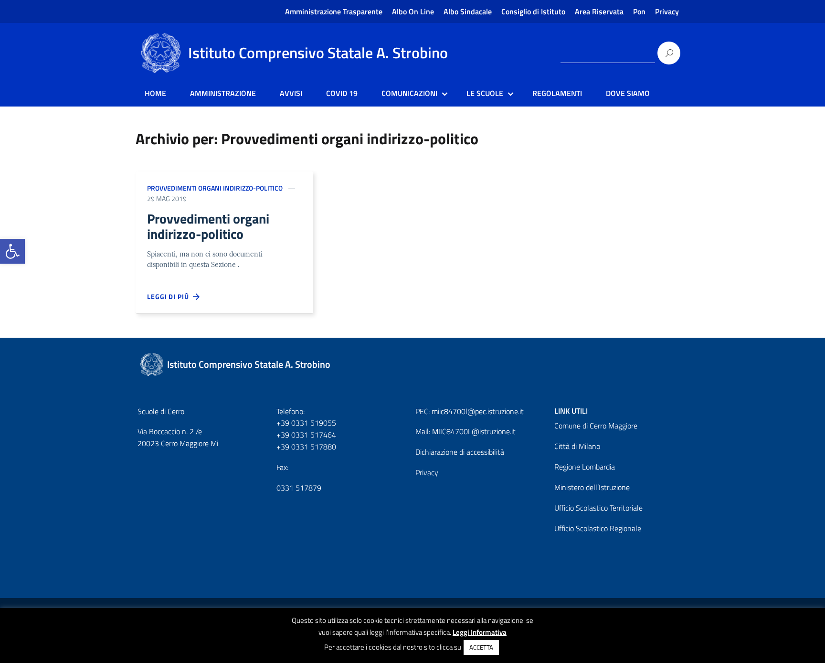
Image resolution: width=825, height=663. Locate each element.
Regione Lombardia (584, 466)
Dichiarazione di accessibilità (459, 452)
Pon (639, 11)
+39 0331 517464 (306, 434)
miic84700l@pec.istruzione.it (478, 411)
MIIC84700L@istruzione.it (474, 431)
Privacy (667, 11)
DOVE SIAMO (628, 93)
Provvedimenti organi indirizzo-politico (215, 188)
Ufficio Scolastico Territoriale (598, 507)
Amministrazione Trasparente (333, 11)
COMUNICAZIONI (409, 93)
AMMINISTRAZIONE (223, 93)
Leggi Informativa (480, 632)
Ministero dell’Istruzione (592, 487)
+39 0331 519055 (306, 422)
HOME (155, 93)
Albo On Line (413, 11)
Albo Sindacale (468, 11)
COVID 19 (342, 93)
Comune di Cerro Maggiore (595, 425)
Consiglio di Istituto (533, 11)
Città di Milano (577, 446)
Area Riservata (599, 11)
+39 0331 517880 (306, 446)
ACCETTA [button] (481, 647)
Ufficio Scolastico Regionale (597, 528)
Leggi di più (170, 296)
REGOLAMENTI (557, 93)
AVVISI (291, 93)
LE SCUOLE (484, 93)
